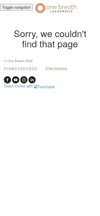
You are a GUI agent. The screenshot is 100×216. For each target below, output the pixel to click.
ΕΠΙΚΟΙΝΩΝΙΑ (56, 68)
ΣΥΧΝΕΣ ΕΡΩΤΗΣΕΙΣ (20, 68)
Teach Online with (19, 86)
